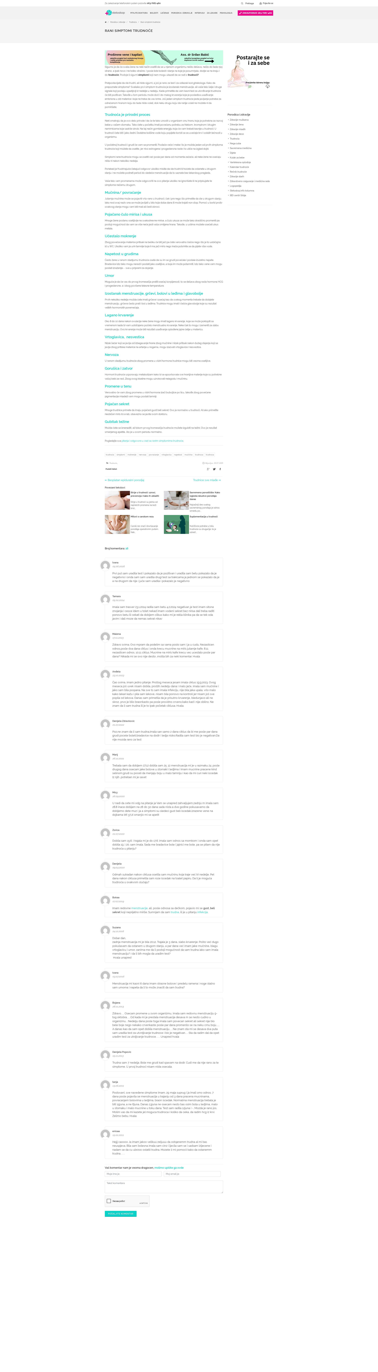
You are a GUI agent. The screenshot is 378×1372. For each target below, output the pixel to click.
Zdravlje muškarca (239, 119)
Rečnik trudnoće (238, 171)
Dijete (233, 153)
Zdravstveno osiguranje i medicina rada (250, 181)
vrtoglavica (166, 455)
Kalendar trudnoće (239, 167)
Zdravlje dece (237, 134)
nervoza (142, 455)
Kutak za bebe (237, 157)
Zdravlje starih (237, 176)
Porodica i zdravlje (117, 22)
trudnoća (110, 455)
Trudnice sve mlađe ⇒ (207, 480)
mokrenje (132, 455)
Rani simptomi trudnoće (150, 22)
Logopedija (235, 186)
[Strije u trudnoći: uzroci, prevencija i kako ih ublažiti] (117, 500)
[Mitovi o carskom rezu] (117, 524)
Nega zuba (235, 143)
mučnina (188, 455)
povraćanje (154, 455)
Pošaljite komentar (120, 1214)
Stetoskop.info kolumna (242, 190)
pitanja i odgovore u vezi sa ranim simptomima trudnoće (152, 440)
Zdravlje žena (236, 124)
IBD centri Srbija (238, 195)
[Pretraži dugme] (242, 3)
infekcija (202, 912)
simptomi (121, 455)
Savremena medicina (240, 148)
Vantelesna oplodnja (240, 162)
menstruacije (139, 908)
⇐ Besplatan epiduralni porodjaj (124, 480)
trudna (175, 912)
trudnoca (199, 455)
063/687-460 (154, 3)
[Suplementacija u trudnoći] (176, 524)
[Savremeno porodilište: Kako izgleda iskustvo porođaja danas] (176, 500)
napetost (178, 455)
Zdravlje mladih (238, 129)
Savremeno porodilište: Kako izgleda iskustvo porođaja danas (205, 496)
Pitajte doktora (139, 13)
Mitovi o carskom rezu (142, 516)
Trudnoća (133, 22)
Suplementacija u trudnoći (204, 516)
